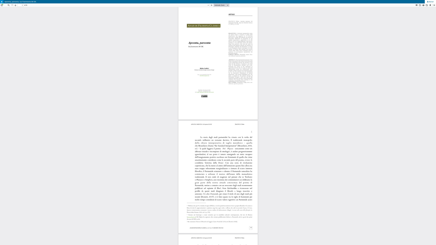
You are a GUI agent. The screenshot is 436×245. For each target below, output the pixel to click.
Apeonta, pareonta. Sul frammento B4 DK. (20, 2)
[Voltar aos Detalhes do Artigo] (1, 1)
